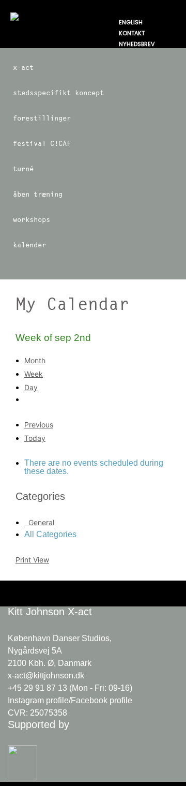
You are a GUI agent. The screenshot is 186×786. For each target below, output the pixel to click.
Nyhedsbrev (136, 44)
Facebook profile (101, 700)
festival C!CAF (42, 143)
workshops (31, 219)
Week (33, 373)
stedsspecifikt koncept (58, 92)
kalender (29, 244)
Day (31, 387)
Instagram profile (38, 700)
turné (23, 168)
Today (34, 438)
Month (34, 360)
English (131, 22)
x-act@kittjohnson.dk (46, 675)
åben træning (38, 194)
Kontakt (132, 33)
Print (32, 559)
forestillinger (42, 118)
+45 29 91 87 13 (37, 688)
